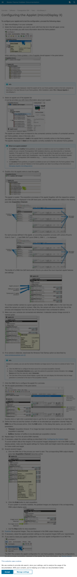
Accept (7, 572)
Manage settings (23, 572)
